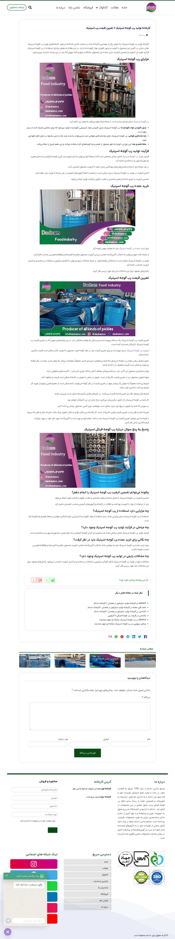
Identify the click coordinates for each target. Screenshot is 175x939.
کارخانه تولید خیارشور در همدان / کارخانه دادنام (115, 603)
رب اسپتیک (142, 35)
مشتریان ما (103, 887)
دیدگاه (146, 697)
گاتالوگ (103, 7)
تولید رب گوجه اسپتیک (132, 156)
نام (148, 739)
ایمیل (106, 739)
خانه (124, 7)
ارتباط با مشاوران (16, 7)
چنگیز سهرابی (140, 624)
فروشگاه (88, 7)
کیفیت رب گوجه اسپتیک (138, 350)
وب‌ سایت (63, 739)
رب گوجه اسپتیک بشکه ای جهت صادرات (117, 619)
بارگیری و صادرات (100, 881)
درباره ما (60, 7)
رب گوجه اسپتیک (141, 121)
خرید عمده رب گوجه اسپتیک (132, 248)
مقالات (115, 7)
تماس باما (74, 7)
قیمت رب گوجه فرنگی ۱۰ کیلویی (122, 615)
